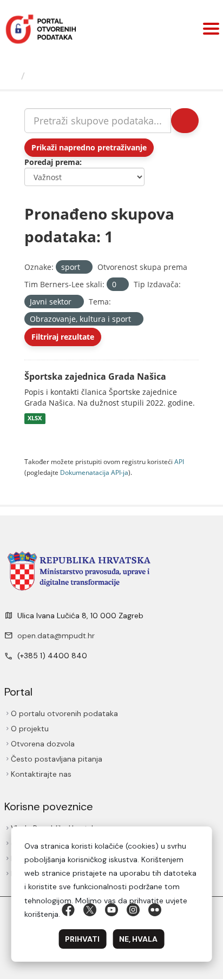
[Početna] (12, 75)
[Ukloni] (84, 267)
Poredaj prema (52, 162)
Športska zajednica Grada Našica (95, 376)
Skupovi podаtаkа (73, 75)
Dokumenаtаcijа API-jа (94, 472)
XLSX (35, 418)
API (179, 461)
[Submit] (185, 120)
